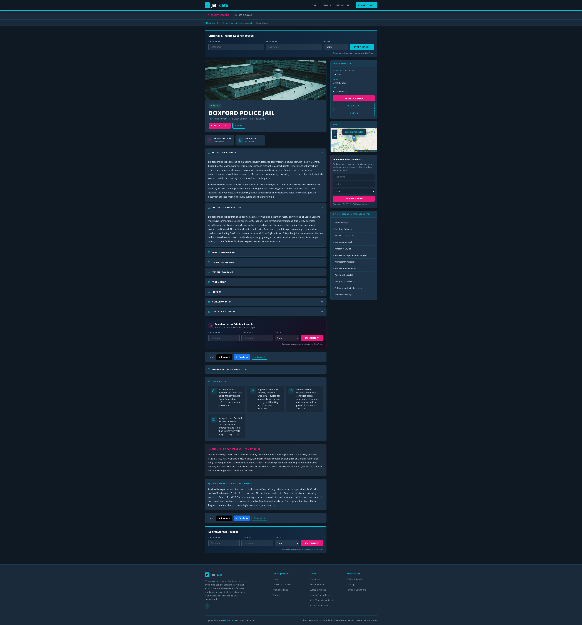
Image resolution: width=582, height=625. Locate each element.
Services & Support (282, 584)
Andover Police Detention (346, 268)
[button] (354, 139)
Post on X (225, 357)
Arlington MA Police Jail (345, 281)
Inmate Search (366, 5)
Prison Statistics (280, 589)
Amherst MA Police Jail (345, 261)
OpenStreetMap (370, 151)
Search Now (312, 338)
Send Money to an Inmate (322, 600)
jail (217, 5)
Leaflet (359, 151)
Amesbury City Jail (343, 248)
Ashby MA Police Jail (344, 294)
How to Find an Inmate (320, 595)
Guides (238, 125)
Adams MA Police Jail (344, 235)
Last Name (271, 41)
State (327, 41)
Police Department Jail (227, 23)
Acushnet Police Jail (344, 229)
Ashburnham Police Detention (348, 288)
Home (313, 5)
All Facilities (210, 23)
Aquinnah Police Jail (344, 274)
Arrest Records (220, 15)
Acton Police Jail (342, 222)
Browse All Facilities (319, 605)
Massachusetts (246, 23)
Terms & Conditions (356, 589)
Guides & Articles (317, 589)
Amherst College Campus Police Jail (351, 255)
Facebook (243, 357)
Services (326, 5)
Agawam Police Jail (343, 242)
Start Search (362, 47)
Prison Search (344, 5)
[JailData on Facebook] (207, 606)
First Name (214, 41)
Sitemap (350, 584)
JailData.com (228, 620)
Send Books (246, 15)
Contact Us (278, 595)
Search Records (354, 198)
